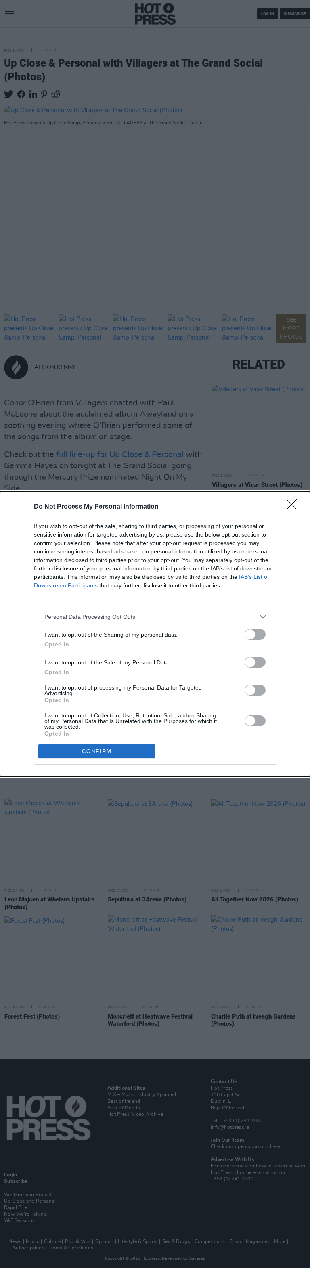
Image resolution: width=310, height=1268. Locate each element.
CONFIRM (97, 751)
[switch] (255, 634)
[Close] (294, 507)
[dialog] (155, 634)
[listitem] (155, 616)
